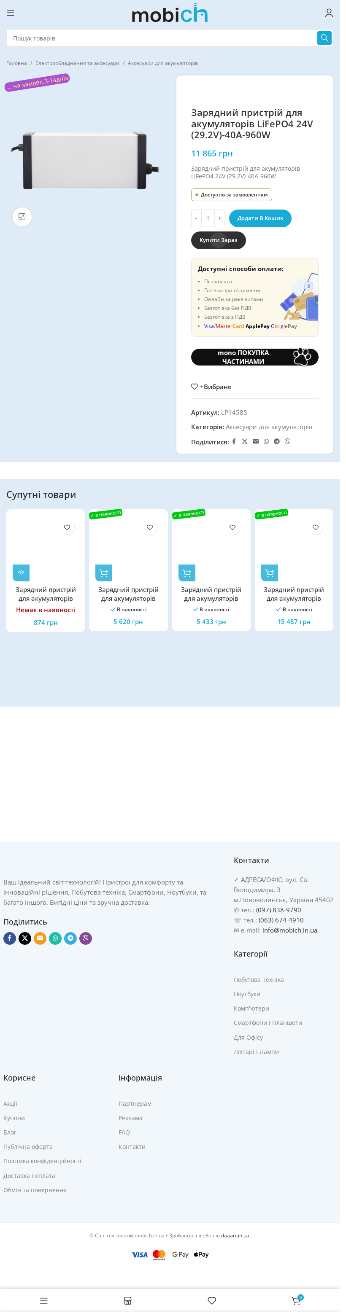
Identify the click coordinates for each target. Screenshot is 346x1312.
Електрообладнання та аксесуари (77, 63)
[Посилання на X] (244, 441)
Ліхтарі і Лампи (256, 1052)
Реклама (131, 1118)
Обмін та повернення (35, 1190)
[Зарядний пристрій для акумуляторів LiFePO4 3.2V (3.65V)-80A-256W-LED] (294, 548)
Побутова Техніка (259, 980)
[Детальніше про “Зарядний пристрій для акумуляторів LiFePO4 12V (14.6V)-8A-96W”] (21, 573)
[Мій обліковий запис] (329, 12)
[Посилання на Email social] (255, 441)
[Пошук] (324, 38)
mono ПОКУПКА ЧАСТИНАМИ (243, 357)
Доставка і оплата (29, 1176)
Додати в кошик (260, 218)
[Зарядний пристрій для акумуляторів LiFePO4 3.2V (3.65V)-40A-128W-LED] (211, 548)
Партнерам (135, 1104)
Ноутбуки (247, 994)
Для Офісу (248, 1037)
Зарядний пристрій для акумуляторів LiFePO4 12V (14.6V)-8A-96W (46, 602)
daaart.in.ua (235, 1235)
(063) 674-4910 (281, 920)
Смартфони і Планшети (268, 1023)
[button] (103, 573)
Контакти (132, 1147)
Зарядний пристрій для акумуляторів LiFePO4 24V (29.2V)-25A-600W (128, 602)
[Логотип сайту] (170, 12)
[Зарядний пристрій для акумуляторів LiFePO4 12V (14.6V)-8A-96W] (45, 548)
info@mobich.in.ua (289, 930)
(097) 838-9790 (278, 910)
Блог (9, 1132)
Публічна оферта (28, 1147)
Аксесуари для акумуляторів (163, 63)
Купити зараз (219, 240)
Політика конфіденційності (42, 1161)
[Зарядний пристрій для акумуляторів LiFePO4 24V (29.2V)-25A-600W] (128, 548)
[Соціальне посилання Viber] (287, 441)
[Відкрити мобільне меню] (10, 12)
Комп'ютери (251, 1008)
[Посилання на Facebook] (234, 441)
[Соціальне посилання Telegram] (276, 441)
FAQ (124, 1132)
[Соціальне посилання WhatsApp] (266, 441)
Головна (16, 63)
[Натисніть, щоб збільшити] (22, 216)
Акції (10, 1104)
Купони (14, 1118)
